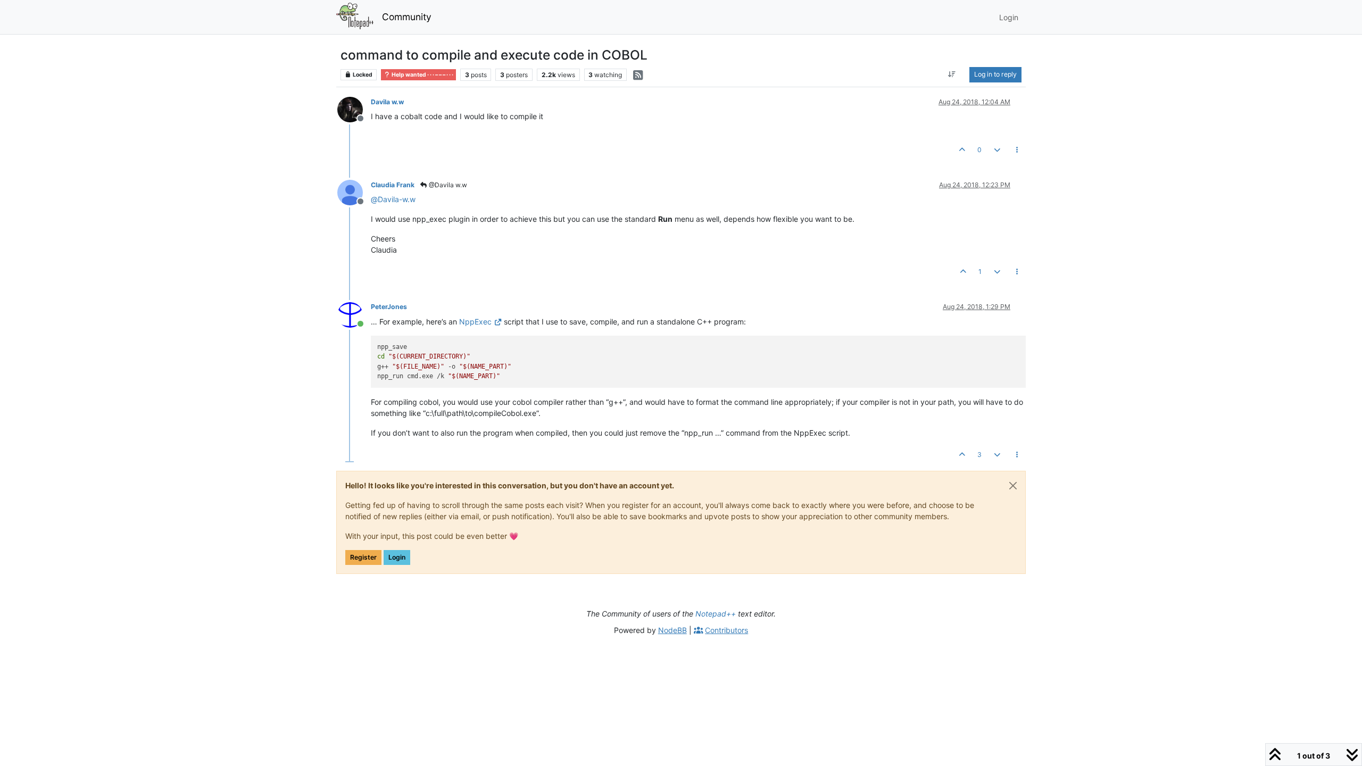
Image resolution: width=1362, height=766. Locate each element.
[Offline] (354, 108)
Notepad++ (715, 613)
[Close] (1013, 485)
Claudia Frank (392, 185)
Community (406, 16)
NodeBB (672, 630)
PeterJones (389, 307)
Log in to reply (995, 74)
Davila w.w (387, 102)
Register (363, 557)
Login (396, 557)
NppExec (475, 321)
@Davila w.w (447, 185)
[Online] (354, 313)
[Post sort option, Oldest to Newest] (952, 74)
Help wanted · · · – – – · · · (422, 74)
